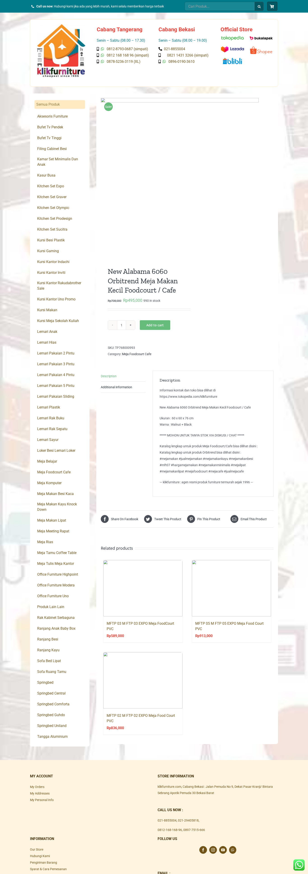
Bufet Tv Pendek (50, 127)
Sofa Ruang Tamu (51, 672)
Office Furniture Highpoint (57, 574)
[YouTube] (223, 850)
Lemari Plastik (48, 407)
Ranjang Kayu (48, 650)
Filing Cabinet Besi (52, 149)
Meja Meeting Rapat (53, 531)
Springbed (45, 682)
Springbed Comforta (53, 704)
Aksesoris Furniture (52, 116)
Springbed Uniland (52, 726)
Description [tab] (109, 376)
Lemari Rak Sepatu (52, 429)
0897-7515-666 (194, 830)
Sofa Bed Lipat (49, 661)
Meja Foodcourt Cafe (136, 354)
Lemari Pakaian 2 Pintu (55, 353)
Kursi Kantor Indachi (53, 262)
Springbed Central (51, 693)
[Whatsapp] (232, 850)
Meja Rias (45, 542)
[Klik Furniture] (61, 25)
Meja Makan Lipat (51, 520)
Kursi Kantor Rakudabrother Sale (59, 286)
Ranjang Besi (47, 639)
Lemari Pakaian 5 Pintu (55, 386)
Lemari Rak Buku (50, 418)
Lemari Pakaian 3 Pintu (55, 364)
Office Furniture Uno (53, 596)
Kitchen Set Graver (52, 197)
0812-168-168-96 (170, 830)
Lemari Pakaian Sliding (55, 396)
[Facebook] (203, 850)
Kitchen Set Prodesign (54, 218)
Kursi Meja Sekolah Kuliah (58, 321)
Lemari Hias (46, 342)
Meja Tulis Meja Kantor (55, 563)
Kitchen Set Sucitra (52, 229)
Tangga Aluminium (52, 736)
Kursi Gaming (48, 251)
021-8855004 (167, 820)
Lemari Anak (47, 331)
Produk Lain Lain (50, 607)
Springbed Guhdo (51, 715)
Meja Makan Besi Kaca (55, 494)
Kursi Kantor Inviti (51, 272)
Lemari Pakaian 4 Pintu (55, 375)
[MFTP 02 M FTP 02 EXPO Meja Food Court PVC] (142, 680)
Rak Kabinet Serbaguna (56, 617)
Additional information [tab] (116, 387)
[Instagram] (213, 850)
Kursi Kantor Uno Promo (56, 299)
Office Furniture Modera (56, 585)
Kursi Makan (47, 310)
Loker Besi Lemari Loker (56, 450)
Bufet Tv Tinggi (49, 138)
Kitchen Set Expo (50, 186)
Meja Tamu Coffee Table (56, 553)
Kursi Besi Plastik (51, 240)
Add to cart (155, 325)
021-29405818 (188, 820)
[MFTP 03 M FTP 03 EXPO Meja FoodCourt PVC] (142, 588)
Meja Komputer (49, 483)
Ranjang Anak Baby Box (56, 628)
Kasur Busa (46, 175)
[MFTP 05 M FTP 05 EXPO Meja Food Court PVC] (231, 588)
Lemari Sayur (47, 440)
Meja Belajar (47, 461)
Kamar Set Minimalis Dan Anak (57, 162)
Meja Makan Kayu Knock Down (57, 507)
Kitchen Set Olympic (53, 208)
